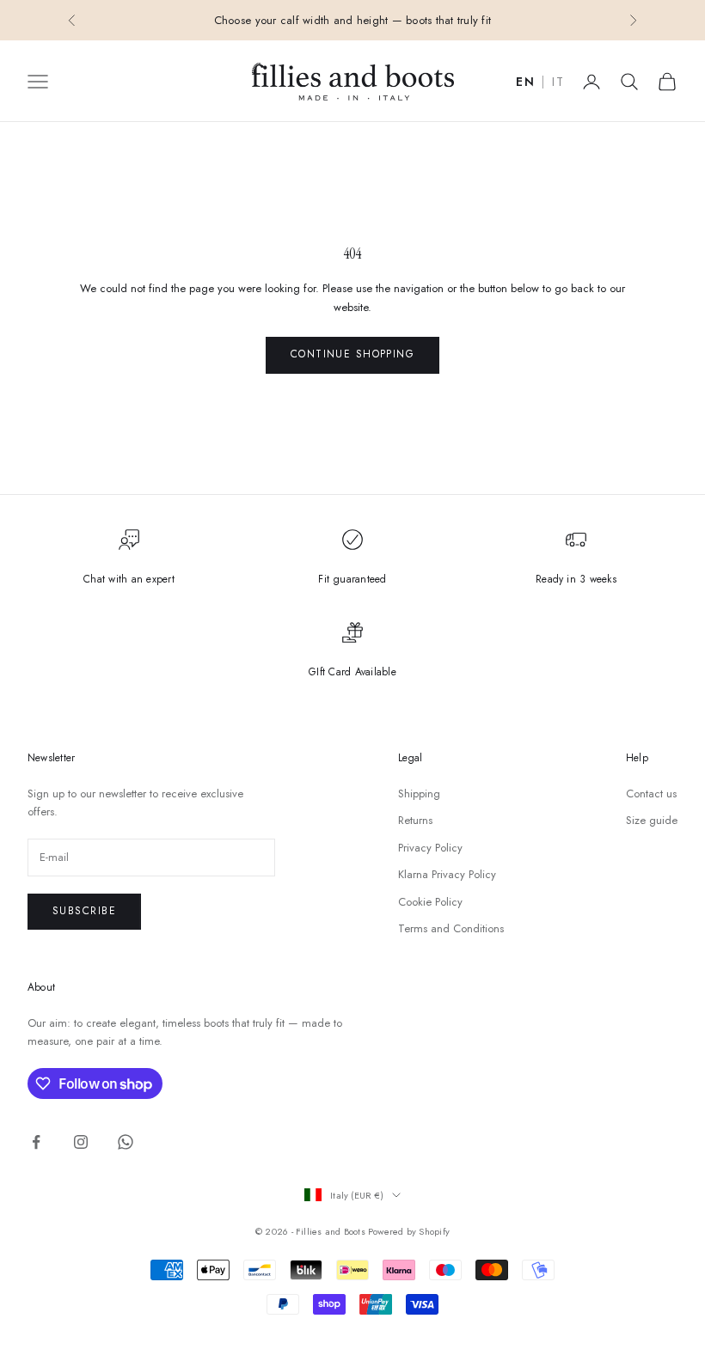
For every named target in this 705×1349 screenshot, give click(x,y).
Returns (415, 820)
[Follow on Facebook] (36, 1142)
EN (525, 82)
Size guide (651, 820)
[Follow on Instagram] (80, 1142)
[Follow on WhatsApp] (125, 1142)
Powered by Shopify (409, 1231)
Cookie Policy (430, 902)
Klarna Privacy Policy (447, 874)
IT (558, 82)
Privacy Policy (430, 847)
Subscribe (84, 911)
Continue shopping (352, 354)
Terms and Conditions (451, 928)
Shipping (419, 793)
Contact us (651, 793)
